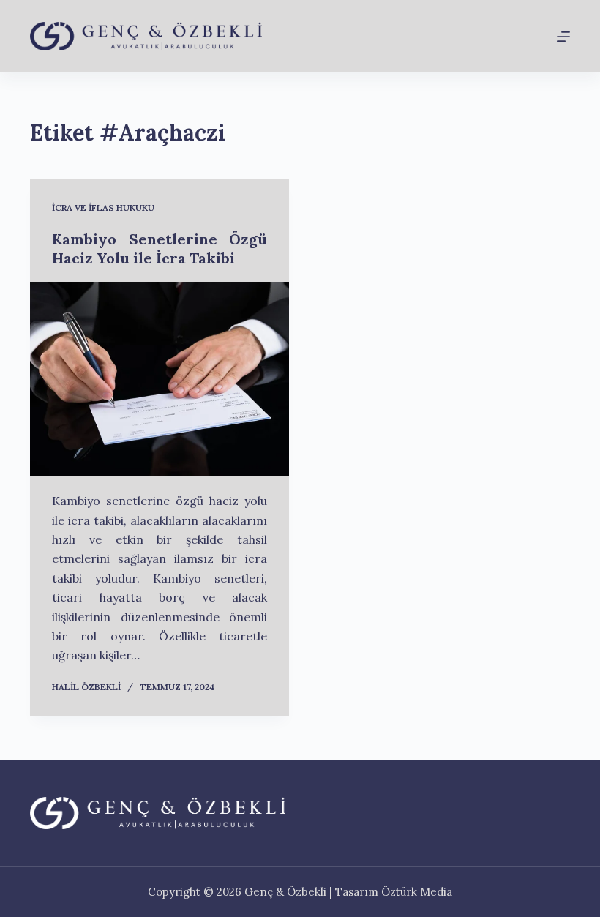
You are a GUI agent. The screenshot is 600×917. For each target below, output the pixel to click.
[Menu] (563, 36)
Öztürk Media (416, 892)
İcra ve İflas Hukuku (103, 207)
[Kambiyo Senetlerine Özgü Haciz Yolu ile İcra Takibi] (159, 379)
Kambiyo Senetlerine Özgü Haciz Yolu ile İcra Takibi (159, 248)
